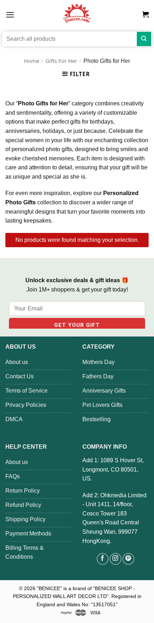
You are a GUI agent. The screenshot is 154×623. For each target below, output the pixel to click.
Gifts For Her (61, 60)
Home (31, 60)
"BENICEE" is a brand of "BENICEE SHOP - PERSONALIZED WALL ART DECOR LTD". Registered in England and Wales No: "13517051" (77, 596)
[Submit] (144, 39)
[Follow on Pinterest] (128, 559)
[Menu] (10, 14)
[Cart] (145, 14)
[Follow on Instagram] (115, 559)
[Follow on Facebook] (103, 559)
